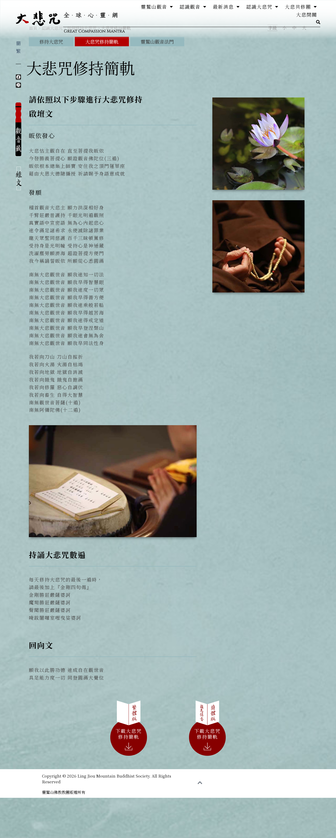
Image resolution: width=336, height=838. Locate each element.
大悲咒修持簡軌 (101, 41)
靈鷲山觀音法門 (157, 41)
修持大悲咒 (51, 41)
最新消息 (223, 6)
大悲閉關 (306, 14)
